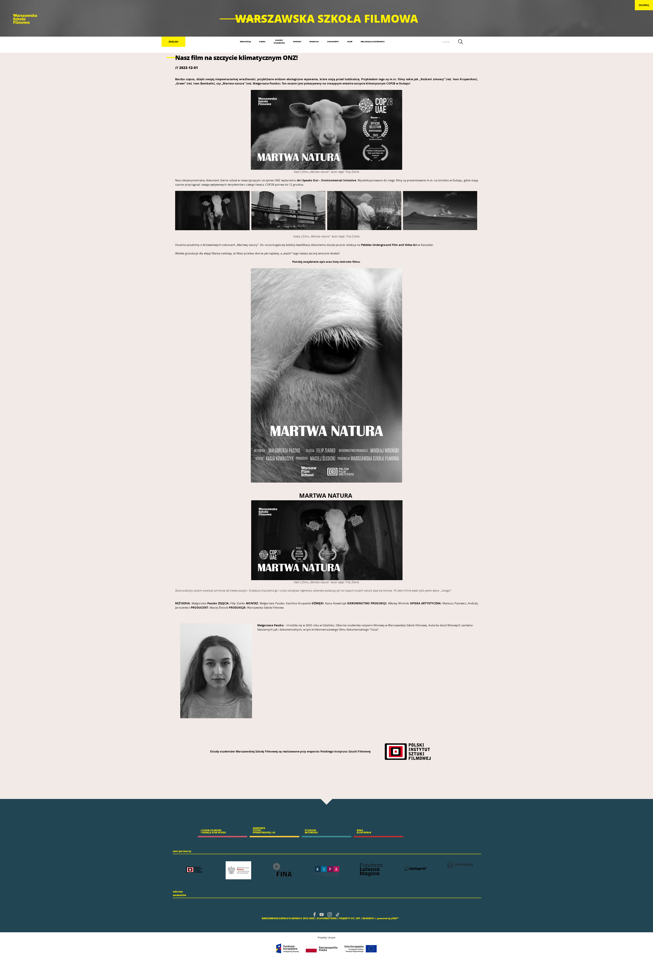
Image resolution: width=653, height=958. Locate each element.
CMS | (257, 918)
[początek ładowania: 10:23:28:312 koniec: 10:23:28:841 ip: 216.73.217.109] (314, 914)
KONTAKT (297, 41)
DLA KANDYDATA (327, 918)
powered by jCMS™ (388, 918)
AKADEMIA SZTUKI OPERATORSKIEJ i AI (264, 830)
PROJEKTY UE (346, 918)
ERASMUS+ (314, 41)
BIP (358, 918)
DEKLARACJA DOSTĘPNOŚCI (372, 41)
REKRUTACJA (245, 41)
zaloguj (644, 5)
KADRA (262, 41)
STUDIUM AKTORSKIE (311, 831)
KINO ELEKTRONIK (364, 831)
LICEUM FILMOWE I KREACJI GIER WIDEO (213, 831)
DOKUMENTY (333, 41)
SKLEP (350, 41)
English (173, 41)
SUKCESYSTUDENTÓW (279, 41)
